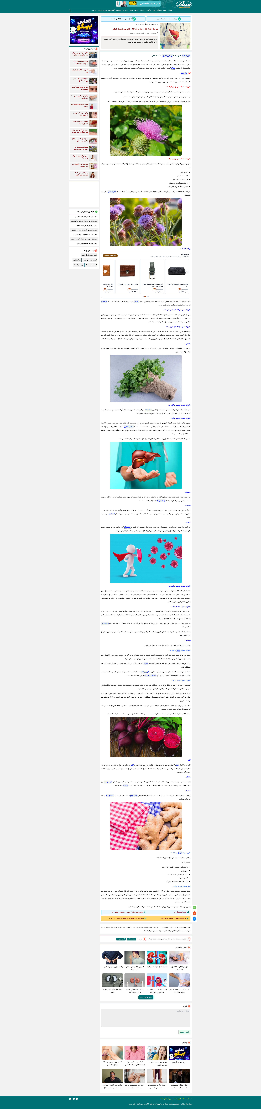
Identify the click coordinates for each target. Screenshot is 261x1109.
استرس (146, 663)
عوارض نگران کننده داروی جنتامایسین (179, 968)
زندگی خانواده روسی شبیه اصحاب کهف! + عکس (179, 1086)
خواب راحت (108, 782)
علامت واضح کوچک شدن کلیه (157, 966)
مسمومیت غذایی (150, 675)
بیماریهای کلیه (131, 939)
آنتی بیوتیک (145, 672)
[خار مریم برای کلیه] (145, 465)
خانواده (142, 10)
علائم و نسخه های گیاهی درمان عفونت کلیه (134, 991)
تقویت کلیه (186, 55)
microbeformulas (178, 939)
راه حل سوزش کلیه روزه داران (113, 966)
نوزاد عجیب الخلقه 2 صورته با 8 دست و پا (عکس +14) (127, 912)
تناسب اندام (134, 10)
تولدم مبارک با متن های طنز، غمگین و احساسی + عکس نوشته (86, 217)
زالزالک (125, 785)
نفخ (177, 765)
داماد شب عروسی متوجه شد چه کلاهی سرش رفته (134, 1086)
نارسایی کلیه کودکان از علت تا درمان (112, 991)
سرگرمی (148, 10)
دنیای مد (125, 10)
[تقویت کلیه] (145, 130)
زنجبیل (180, 852)
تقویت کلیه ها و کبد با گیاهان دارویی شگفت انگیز (135, 29)
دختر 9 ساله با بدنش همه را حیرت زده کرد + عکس (157, 1086)
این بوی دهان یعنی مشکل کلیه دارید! (135, 968)
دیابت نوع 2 (161, 500)
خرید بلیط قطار (79, 265)
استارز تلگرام (77, 260)
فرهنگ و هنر (157, 10)
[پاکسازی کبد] (145, 826)
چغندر (178, 650)
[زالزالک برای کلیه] (145, 378)
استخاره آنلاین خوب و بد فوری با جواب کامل (173, 918)
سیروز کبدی (112, 191)
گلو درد (136, 301)
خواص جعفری (129, 426)
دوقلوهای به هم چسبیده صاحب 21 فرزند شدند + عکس (135, 1063)
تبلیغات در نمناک (165, 1098)
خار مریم (184, 73)
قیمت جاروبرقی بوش (90, 260)
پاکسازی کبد (110, 795)
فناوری (94, 10)
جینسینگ (127, 527)
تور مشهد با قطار (91, 265)
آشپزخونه (111, 10)
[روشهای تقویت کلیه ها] (145, 737)
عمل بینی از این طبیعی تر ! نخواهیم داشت (158, 1063)
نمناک (170, 10)
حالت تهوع (133, 795)
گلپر (132, 765)
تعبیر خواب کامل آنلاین (89, 255)
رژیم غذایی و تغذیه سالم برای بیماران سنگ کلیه (179, 991)
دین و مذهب (102, 10)
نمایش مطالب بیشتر (146, 997)
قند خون (112, 514)
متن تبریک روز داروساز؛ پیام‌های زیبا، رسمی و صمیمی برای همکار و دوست (84, 221)
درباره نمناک (177, 1098)
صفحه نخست (187, 1098)
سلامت (118, 10)
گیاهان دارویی (167, 55)
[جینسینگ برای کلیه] (145, 558)
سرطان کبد (105, 623)
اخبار (164, 10)
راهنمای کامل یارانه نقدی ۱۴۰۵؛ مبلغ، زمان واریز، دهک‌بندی (126, 918)
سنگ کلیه (148, 410)
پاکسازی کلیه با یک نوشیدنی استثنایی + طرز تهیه (157, 991)
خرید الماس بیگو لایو (180, 912)
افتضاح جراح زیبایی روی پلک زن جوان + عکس (112, 1063)
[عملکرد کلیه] (145, 222)
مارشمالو (104, 301)
